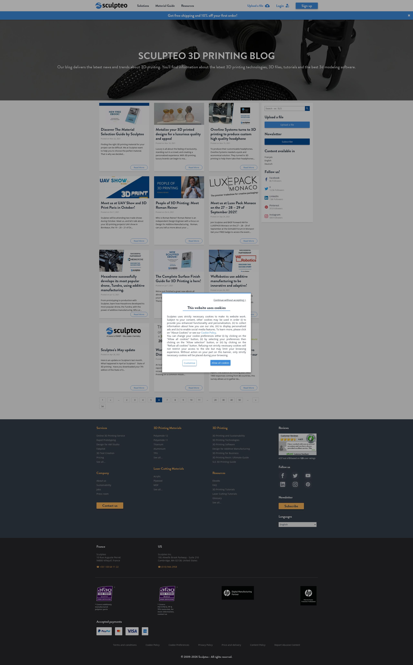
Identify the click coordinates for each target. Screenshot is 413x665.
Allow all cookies (220, 362)
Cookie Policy (208, 332)
